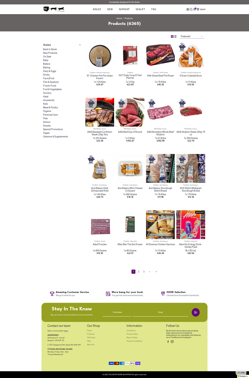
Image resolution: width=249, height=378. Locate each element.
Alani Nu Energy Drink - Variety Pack (190, 245)
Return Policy (132, 338)
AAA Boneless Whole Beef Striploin (160, 133)
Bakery (46, 64)
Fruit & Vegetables (52, 89)
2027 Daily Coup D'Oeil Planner (130, 76)
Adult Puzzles (100, 244)
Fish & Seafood (50, 82)
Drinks (46, 74)
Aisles (97, 9)
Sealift (140, 9)
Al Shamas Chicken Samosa (160, 244)
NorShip (124, 9)
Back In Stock (50, 49)
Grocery (47, 93)
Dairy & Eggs (49, 71)
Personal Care (50, 114)
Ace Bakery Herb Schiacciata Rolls (100, 189)
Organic (47, 111)
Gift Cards (91, 338)
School (46, 122)
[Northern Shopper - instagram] (172, 342)
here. (66, 331)
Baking (46, 67)
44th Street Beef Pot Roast (160, 75)
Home (119, 18)
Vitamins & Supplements (55, 136)
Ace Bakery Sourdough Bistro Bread (160, 189)
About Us (90, 345)
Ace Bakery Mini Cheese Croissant (130, 189)
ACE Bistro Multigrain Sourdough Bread (191, 189)
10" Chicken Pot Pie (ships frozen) (100, 77)
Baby (45, 60)
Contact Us (131, 331)
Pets (45, 118)
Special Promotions (53, 129)
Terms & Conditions (134, 341)
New (110, 9)
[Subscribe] (196, 312)
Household (48, 100)
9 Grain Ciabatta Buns (191, 75)
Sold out (191, 258)
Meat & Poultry (50, 107)
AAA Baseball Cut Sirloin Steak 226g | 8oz (99, 133)
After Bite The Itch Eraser (130, 244)
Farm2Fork (48, 78)
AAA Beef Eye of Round (130, 132)
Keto (45, 104)
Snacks (47, 125)
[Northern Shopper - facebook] (168, 342)
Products (90, 334)
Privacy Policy (132, 334)
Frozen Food (49, 85)
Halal (45, 96)
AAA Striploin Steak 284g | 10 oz (191, 133)
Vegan (46, 133)
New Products (50, 53)
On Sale (47, 56)
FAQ (153, 9)
